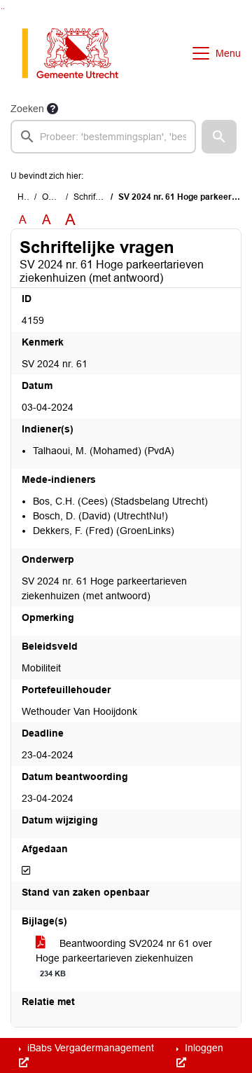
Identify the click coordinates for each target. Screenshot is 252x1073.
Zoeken (27, 108)
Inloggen (202, 1047)
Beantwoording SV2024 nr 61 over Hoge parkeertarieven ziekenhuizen (124, 958)
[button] (219, 136)
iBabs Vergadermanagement (89, 1047)
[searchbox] (103, 136)
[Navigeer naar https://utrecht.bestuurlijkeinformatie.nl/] (77, 53)
